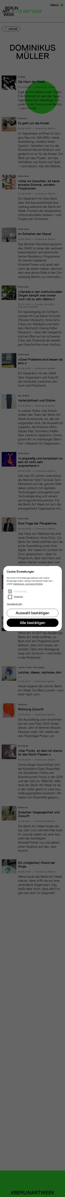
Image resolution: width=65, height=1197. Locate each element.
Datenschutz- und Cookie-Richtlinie (27, 584)
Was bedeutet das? (14, 604)
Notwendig (20, 591)
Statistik (18, 596)
